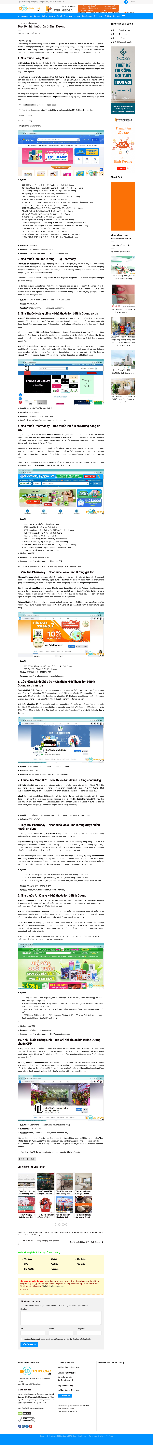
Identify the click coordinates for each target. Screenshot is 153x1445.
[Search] (126, 2)
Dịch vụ (44, 16)
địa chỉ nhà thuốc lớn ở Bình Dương (29, 1235)
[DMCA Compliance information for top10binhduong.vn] (26, 1420)
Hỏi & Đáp (107, 16)
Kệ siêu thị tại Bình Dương (121, 252)
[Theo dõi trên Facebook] (130, 2)
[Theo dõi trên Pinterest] (134, 2)
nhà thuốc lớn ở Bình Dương (73, 1232)
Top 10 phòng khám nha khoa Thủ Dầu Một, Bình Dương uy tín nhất (123, 399)
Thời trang (98, 16)
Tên (22, 1329)
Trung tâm (68, 16)
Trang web (80, 1329)
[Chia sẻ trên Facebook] (57, 1224)
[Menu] (123, 16)
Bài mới (32, 1159)
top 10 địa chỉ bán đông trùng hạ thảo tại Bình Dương (59, 566)
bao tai (37, 33)
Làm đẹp (77, 16)
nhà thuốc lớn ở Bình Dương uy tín (92, 1232)
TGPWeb (109, 1436)
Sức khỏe (21, 23)
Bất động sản (87, 16)
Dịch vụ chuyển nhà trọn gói (73, 1406)
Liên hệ (116, 16)
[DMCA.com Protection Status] (24, 1413)
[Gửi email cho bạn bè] (61, 1224)
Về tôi (22, 1159)
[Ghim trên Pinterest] (65, 1224)
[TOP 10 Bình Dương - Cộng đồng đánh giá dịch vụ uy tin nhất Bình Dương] (29, 8)
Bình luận (24, 1309)
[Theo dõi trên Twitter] (27, 1426)
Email (51, 1329)
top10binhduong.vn (80, 1436)
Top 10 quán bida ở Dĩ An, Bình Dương (85, 1242)
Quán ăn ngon (35, 16)
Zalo (45, 1286)
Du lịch (59, 16)
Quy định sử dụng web (65, 1380)
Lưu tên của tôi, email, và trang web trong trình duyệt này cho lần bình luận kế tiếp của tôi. (57, 1339)
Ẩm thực (24, 16)
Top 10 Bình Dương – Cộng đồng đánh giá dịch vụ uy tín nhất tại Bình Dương (41, 2)
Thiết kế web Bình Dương (66, 1409)
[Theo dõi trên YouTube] (30, 1426)
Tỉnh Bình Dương (31, 23)
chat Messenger (57, 1286)
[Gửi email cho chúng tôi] (132, 2)
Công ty (52, 16)
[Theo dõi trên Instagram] (23, 1426)
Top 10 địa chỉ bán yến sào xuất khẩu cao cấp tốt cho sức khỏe (55, 1152)
